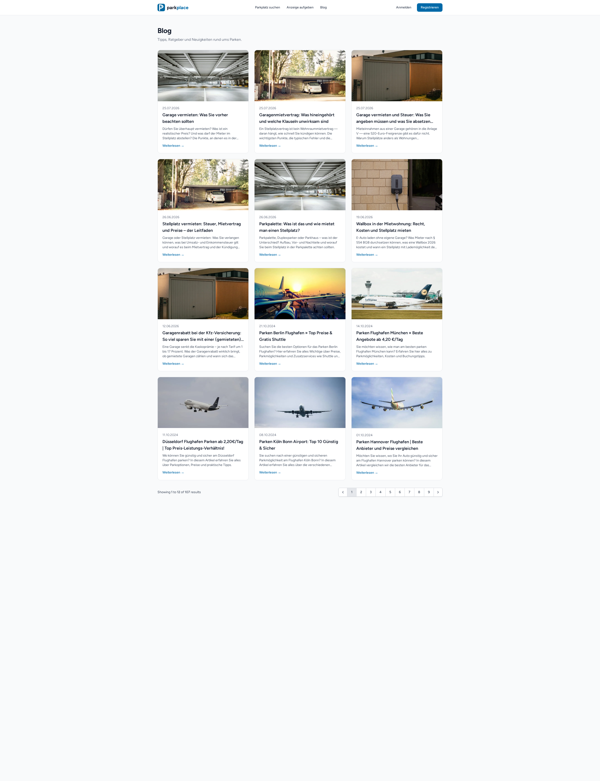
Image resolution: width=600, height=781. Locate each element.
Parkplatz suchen (267, 7)
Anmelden (403, 7)
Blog (323, 7)
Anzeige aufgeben (300, 7)
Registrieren (430, 7)
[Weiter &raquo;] (438, 492)
